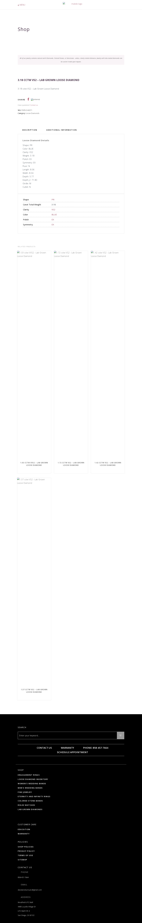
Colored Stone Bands (30, 800)
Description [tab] (29, 130)
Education (24, 829)
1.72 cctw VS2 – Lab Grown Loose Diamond (71, 464)
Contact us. (34, 105)
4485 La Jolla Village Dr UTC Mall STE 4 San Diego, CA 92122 (27, 910)
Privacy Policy (26, 851)
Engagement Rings (29, 775)
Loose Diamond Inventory (33, 779)
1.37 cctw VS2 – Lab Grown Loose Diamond (34, 690)
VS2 (53, 209)
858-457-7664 (23, 877)
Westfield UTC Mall (25, 902)
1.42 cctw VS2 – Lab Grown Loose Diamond (108, 464)
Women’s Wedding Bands (32, 783)
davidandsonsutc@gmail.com (30, 890)
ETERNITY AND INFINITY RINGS (34, 796)
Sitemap (22, 859)
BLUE (54, 214)
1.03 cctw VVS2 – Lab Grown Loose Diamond (34, 464)
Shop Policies (26, 846)
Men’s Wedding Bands (30, 788)
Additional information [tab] (61, 130)
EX (53, 219)
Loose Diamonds (32, 113)
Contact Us (44, 747)
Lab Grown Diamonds (30, 809)
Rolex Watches (26, 805)
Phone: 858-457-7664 (95, 747)
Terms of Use (25, 855)
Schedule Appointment (72, 752)
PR (53, 199)
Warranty (67, 747)
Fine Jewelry (25, 792)
